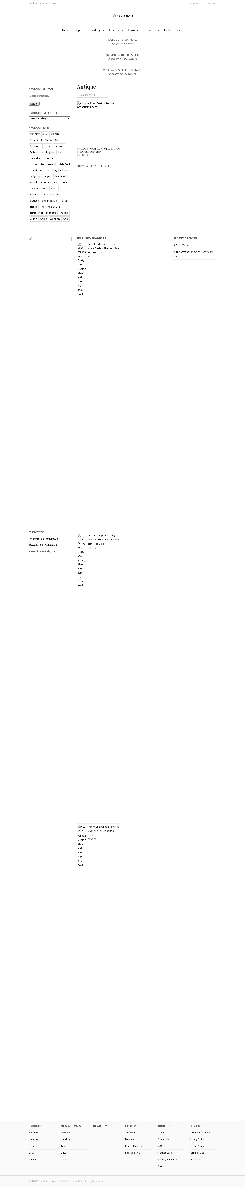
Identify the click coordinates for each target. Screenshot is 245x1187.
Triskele (64, 212)
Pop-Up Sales (132, 1152)
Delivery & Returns (167, 1159)
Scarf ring (35, 194)
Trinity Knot (36, 212)
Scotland (49, 194)
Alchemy (35, 134)
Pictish (44, 188)
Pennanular (61, 182)
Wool (66, 219)
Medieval (60, 176)
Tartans (133, 30)
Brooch (55, 134)
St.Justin (34, 200)
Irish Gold (64, 164)
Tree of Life (53, 206)
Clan (57, 140)
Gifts (31, 1152)
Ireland (52, 164)
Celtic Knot (172, 30)
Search (34, 103)
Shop (76, 30)
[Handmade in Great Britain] (123, 15)
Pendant (46, 182)
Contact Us (163, 1139)
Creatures (36, 146)
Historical (48, 158)
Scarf (54, 188)
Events (151, 30)
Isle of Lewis (37, 170)
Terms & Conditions (200, 1132)
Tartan (64, 200)
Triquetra (51, 212)
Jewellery (52, 170)
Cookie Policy (196, 1146)
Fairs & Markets (133, 1146)
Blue (45, 134)
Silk (59, 194)
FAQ (159, 1146)
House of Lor (37, 164)
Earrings (59, 146)
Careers (161, 1166)
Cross (47, 146)
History (114, 30)
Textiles (33, 1146)
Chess (48, 140)
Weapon (55, 219)
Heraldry (94, 30)
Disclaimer (195, 1159)
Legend (48, 176)
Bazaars (129, 1139)
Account (194, 3)
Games (32, 1159)
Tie (42, 206)
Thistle (34, 206)
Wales (43, 219)
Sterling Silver (50, 200)
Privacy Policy (196, 1139)
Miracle (34, 182)
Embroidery (36, 152)
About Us (162, 1132)
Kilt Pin (64, 170)
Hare (61, 152)
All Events (130, 1132)
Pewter (34, 188)
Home (64, 30)
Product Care (164, 1152)
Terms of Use (196, 1152)
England (51, 152)
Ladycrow (35, 176)
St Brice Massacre (182, 245)
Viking (33, 219)
